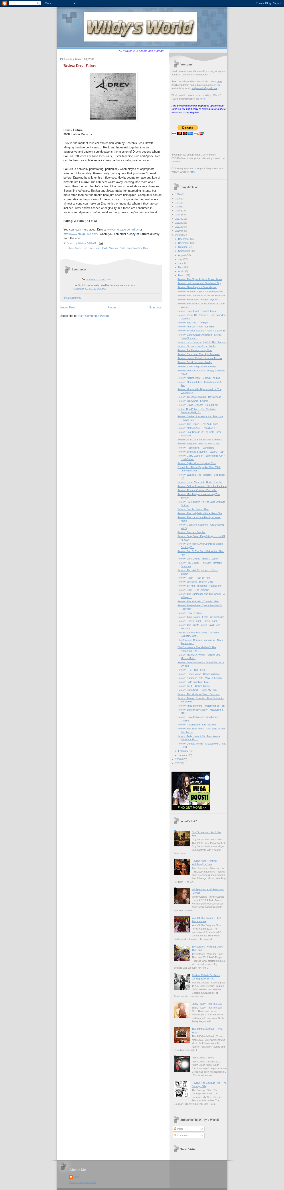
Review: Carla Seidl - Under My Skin (197, 690)
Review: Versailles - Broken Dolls (195, 581)
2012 (178, 222)
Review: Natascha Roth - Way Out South (200, 678)
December (184, 239)
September (184, 251)
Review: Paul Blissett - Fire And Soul (197, 724)
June (181, 263)
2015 (178, 210)
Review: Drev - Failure (190, 613)
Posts (179, 1128)
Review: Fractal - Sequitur (191, 532)
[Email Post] (101, 243)
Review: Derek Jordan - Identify (195, 362)
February (183, 751)
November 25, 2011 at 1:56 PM (89, 289)
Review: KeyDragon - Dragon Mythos (198, 299)
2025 (178, 198)
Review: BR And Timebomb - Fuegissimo (199, 585)
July (180, 259)
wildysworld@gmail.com (204, 88)
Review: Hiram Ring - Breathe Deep (197, 366)
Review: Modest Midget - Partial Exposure (200, 291)
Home (112, 307)
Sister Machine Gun (137, 248)
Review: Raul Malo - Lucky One (195, 350)
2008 (178, 759)
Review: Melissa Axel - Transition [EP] (198, 428)
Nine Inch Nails (117, 248)
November (184, 243)
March (182, 275)
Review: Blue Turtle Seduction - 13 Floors (200, 439)
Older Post (155, 307)
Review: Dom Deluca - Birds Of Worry (198, 558)
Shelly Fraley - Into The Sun (207, 1004)
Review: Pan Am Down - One (193, 509)
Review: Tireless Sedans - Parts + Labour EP (202, 330)
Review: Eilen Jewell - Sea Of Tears (197, 311)
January (183, 755)
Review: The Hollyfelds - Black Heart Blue (200, 513)
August (182, 255)
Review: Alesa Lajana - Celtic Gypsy (197, 287)
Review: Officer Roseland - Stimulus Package (202, 486)
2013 (178, 218)
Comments (182, 1135)
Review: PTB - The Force (191, 669)
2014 (178, 214)
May (180, 267)
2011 (178, 226)
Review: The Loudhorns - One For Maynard (201, 295)
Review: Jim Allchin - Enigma (193, 401)
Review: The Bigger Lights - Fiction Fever (200, 279)
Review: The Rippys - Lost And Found (198, 424)
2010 (178, 230)
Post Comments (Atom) (93, 315)
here (219, 81)
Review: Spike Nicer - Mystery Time (197, 463)
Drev (91, 248)
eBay (192, 172)
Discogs (176, 161)
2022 (178, 202)
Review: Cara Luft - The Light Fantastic (199, 354)
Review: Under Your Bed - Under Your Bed (200, 482)
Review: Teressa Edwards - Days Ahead (199, 397)
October (183, 247)
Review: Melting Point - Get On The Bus (199, 377)
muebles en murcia (96, 279)
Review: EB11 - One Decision (193, 590)
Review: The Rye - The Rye (193, 322)
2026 (178, 194)
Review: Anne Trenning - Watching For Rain (201, 705)
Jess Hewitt (101, 248)
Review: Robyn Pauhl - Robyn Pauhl (197, 621)
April (180, 271)
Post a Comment (72, 297)
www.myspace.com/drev (123, 229)
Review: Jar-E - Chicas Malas (194, 686)
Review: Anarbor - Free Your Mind (196, 326)
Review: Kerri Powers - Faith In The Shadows (202, 342)
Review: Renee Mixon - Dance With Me (199, 674)
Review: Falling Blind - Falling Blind (196, 447)
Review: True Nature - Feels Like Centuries (201, 617)
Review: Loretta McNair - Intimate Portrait (200, 358)
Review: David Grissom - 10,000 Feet (198, 405)
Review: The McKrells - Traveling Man (198, 601)
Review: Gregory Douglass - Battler (197, 346)
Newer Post (67, 307)
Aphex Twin (81, 248)
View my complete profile (82, 1182)
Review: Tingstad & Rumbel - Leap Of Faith (201, 451)
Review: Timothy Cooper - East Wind (197, 490)
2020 (178, 206)
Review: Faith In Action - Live (193, 682)
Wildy (76, 1176)
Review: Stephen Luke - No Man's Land (199, 443)
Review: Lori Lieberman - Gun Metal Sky (199, 283)
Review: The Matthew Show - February (199, 694)
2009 (178, 235)
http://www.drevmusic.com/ (80, 234)
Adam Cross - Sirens (203, 1057)
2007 (178, 763)
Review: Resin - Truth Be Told (194, 577)
